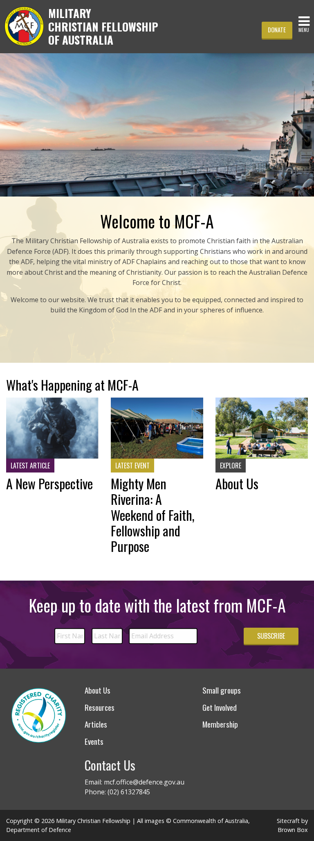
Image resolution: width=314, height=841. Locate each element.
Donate (277, 29)
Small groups (221, 690)
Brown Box (293, 830)
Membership (220, 724)
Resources (99, 707)
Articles (96, 724)
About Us (97, 690)
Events (94, 741)
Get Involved (219, 707)
